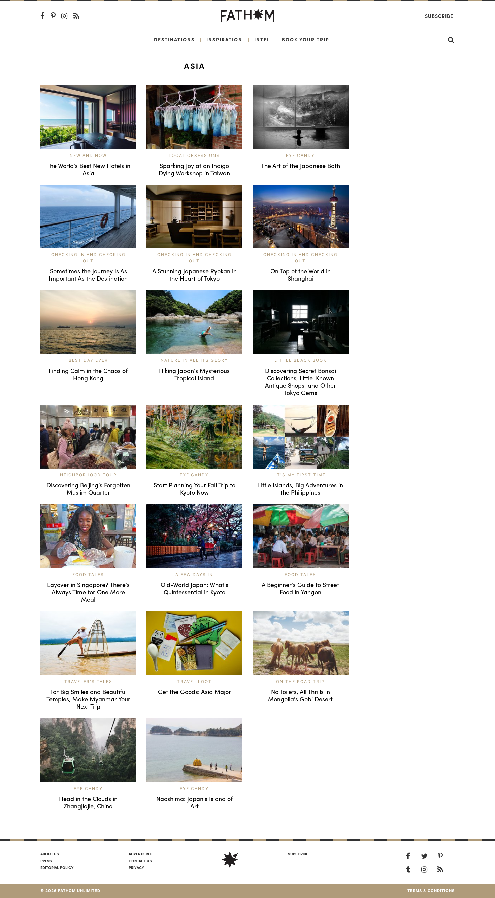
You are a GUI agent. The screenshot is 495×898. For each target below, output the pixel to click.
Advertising (140, 853)
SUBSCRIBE (298, 853)
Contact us (140, 860)
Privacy (136, 867)
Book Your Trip (305, 39)
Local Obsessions (194, 155)
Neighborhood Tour (88, 474)
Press (46, 860)
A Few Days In (194, 574)
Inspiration (224, 39)
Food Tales (88, 574)
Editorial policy (56, 867)
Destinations (174, 39)
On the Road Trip (300, 681)
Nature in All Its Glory (194, 360)
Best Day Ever (88, 360)
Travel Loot (194, 681)
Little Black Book (300, 360)
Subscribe (439, 15)
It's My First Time (300, 474)
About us (49, 853)
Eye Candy (300, 155)
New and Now (88, 155)
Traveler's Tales (88, 681)
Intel (262, 39)
